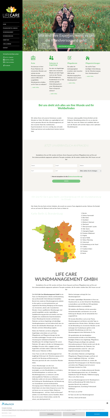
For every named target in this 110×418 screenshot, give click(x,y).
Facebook (7, 65)
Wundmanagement (8, 32)
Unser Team (6, 40)
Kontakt (5, 47)
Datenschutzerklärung (75, 176)
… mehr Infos (35, 87)
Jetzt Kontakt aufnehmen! (66, 46)
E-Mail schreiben (9, 62)
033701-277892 (9, 59)
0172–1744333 (9, 57)
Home (4, 24)
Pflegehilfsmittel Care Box (10, 28)
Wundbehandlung (8, 36)
